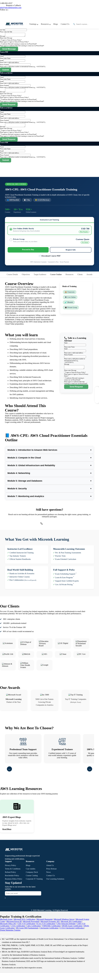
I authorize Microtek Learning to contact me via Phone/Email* (19, 44)
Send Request (8, 104)
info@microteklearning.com (10, 8)
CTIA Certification (18, 926)
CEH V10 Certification (26, 924)
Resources (69, 274)
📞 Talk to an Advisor (49, 523)
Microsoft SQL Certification (24, 919)
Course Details (12, 274)
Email (1, 60)
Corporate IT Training (34, 879)
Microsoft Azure (6, 919)
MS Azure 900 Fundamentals (27, 928)
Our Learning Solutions (55, 879)
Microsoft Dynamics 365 (50, 921)
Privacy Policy (10, 865)
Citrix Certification (33, 926)
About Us (50, 865)
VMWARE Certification (51, 926)
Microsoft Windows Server (64, 919)
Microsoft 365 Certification (71, 921)
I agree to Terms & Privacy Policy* (12, 40)
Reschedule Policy (12, 875)
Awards (89, 274)
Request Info (71, 250)
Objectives (26, 274)
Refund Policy (10, 872)
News (48, 872)
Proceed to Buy (28, 249)
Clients (80, 274)
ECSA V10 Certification (45, 924)
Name (1, 56)
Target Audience (40, 274)
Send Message (9, 49)
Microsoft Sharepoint (44, 919)
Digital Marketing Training (10, 930)
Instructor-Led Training (49, 220)
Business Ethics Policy (13, 879)
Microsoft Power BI (14, 921)
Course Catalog (32, 875)
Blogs (55, 24)
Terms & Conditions (12, 869)
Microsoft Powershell (31, 921)
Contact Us (65, 24)
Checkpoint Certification (49, 928)
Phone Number (4, 64)
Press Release (51, 869)
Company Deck (32, 872)
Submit (5, 70)
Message (2, 36)
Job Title (2, 30)
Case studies (30, 869)
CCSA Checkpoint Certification (72, 928)
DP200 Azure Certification (72, 926)
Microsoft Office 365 (8, 924)
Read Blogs (6, 829)
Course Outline (56, 274)
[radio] (49, 230)
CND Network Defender (66, 924)
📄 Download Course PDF (50, 256)
